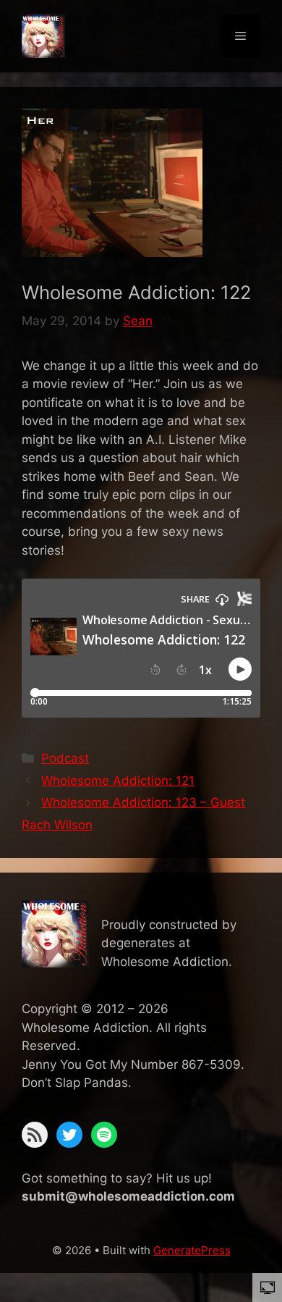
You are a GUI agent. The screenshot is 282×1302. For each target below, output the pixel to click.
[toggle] (267, 1287)
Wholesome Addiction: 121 (118, 780)
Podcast (65, 758)
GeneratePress (192, 1250)
